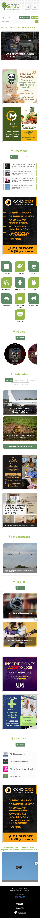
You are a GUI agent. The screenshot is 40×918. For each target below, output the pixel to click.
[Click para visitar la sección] (6, 266)
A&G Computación (17, 754)
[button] (36, 353)
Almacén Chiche (16, 776)
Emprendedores (20, 380)
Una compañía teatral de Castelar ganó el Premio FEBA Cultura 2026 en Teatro (23, 179)
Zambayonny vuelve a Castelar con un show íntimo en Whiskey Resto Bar (23, 166)
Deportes (15, 384)
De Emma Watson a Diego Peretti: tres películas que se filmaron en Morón (20, 410)
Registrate (25, 17)
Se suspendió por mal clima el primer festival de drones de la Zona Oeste (22, 173)
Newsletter (5, 21)
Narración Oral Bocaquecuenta (20, 613)
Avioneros (25, 384)
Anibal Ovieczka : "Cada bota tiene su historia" (20, 55)
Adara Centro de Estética (19, 761)
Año (27, 157)
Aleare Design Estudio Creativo (22, 769)
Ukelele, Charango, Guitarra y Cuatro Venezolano (20, 641)
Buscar (28, 7)
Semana (14, 157)
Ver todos (20, 338)
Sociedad (9, 380)
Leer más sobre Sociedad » (20, 446)
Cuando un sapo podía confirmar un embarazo (20, 436)
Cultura (32, 380)
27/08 (15, 354)
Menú (34, 7)
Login (35, 17)
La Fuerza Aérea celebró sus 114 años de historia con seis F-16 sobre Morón (22, 186)
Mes (21, 157)
